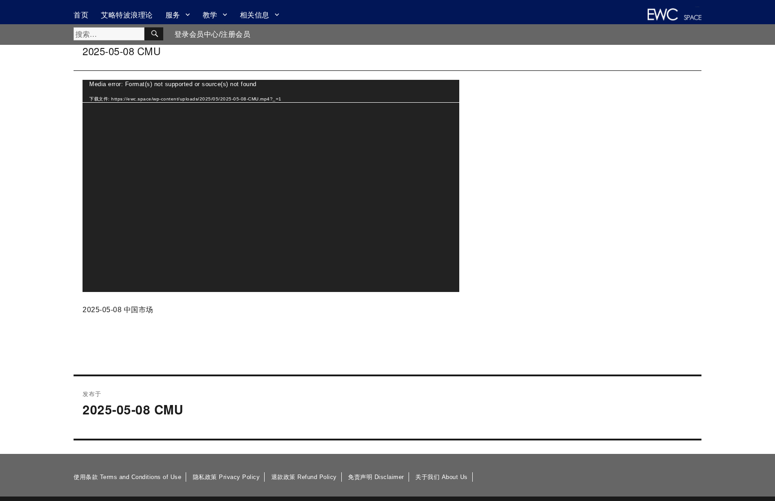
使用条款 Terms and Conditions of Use (127, 477)
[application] (271, 186)
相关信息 (255, 14)
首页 (81, 14)
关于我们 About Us (441, 477)
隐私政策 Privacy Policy (226, 477)
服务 (172, 14)
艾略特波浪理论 (127, 14)
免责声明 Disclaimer (376, 477)
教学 (210, 14)
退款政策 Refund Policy (304, 477)
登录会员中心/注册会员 (212, 34)
